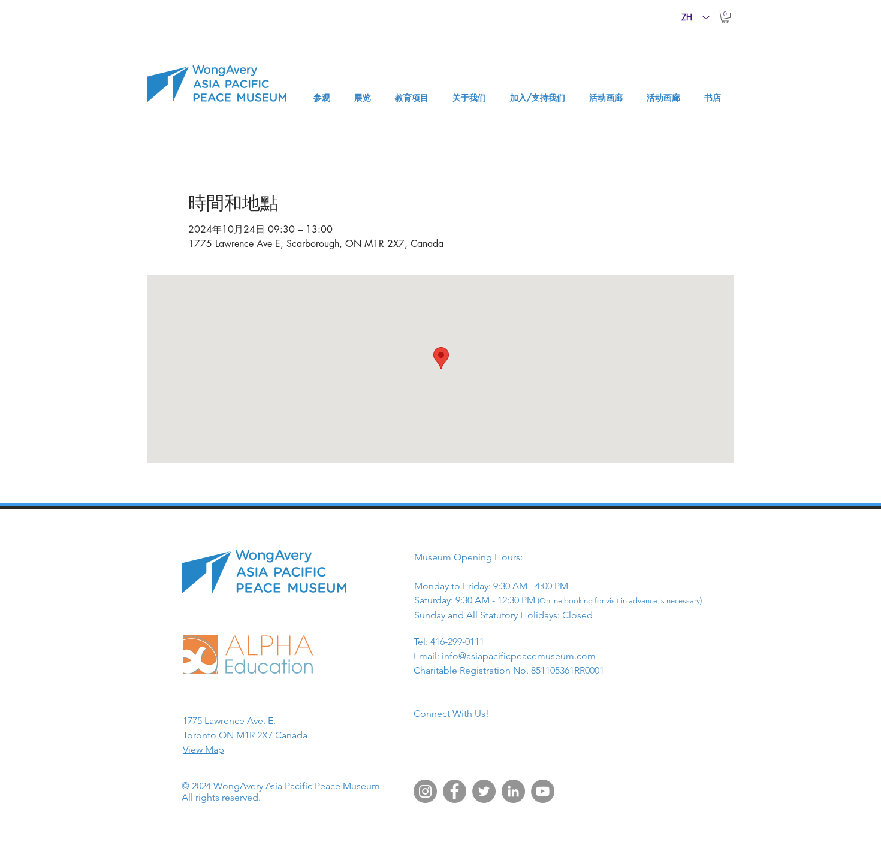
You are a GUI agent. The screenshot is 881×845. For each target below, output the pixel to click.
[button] (725, 17)
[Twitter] (484, 791)
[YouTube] (542, 791)
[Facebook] (454, 791)
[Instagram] (425, 791)
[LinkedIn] (513, 791)
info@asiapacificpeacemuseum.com (519, 656)
